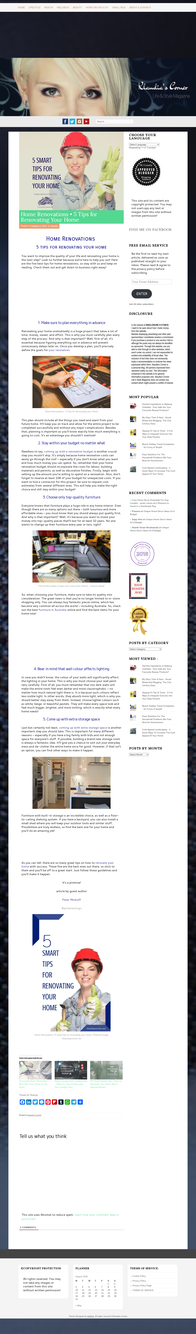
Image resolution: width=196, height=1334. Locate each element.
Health (48, 7)
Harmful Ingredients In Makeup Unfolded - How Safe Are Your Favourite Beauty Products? (157, 407)
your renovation (59, 350)
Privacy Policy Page (142, 1285)
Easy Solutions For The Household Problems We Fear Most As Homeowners (156, 457)
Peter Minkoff (71, 900)
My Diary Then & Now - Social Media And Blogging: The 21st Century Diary (156, 420)
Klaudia (54, 226)
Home (21, 7)
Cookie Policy (139, 1276)
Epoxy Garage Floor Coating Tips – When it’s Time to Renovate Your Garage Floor (71, 1084)
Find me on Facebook (150, 229)
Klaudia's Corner (34, 1115)
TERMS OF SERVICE (143, 1290)
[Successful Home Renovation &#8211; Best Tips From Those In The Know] (35, 1070)
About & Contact (140, 7)
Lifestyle (35, 7)
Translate (151, 147)
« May (78, 1305)
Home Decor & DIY (97, 7)
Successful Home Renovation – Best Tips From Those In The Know (34, 1084)
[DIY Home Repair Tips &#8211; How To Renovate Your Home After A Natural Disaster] (106, 1070)
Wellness (63, 7)
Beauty (77, 7)
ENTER (141, 293)
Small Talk (119, 7)
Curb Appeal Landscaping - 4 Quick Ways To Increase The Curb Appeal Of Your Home (158, 471)
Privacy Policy (139, 1281)
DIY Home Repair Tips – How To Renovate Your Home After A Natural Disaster (105, 1084)
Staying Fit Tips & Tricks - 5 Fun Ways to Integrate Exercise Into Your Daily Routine (157, 434)
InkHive (90, 1316)
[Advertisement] (98, 34)
